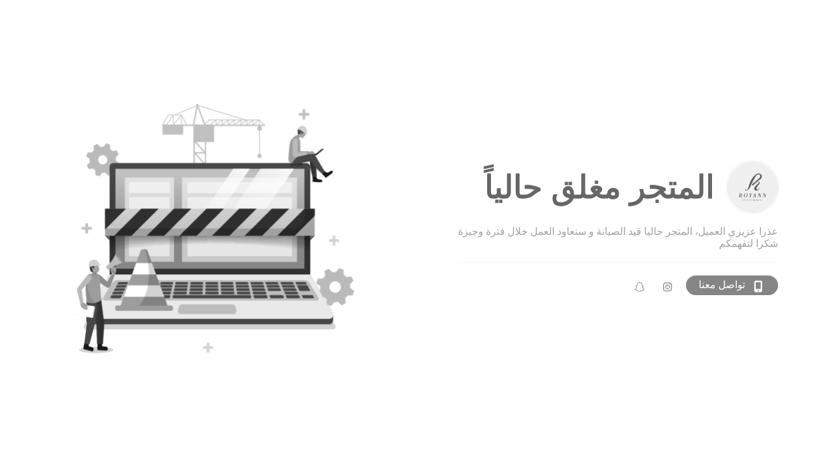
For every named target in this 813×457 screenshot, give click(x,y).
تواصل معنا (722, 284)
